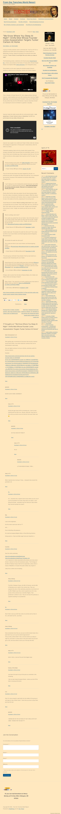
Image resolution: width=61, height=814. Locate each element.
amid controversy (20, 64)
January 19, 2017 (27, 168)
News (34, 31)
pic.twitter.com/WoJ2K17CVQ (21, 267)
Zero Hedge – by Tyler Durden (10, 46)
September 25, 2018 (27, 270)
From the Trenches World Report (19, 2)
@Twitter (21, 265)
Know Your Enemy (32, 19)
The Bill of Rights (23, 21)
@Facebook (7, 267)
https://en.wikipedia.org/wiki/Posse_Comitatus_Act (17, 558)
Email (4, 758)
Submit (55, 168)
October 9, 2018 (24, 287)
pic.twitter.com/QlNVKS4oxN (25, 224)
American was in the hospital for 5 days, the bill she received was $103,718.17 (48, 227)
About (10, 19)
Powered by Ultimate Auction (55, 813)
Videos (37, 31)
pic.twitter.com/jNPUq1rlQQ (11, 165)
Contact (16, 19)
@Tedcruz (36, 262)
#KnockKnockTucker (13, 224)
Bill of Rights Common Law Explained (14, 24)
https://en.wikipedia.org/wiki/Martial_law (15, 556)
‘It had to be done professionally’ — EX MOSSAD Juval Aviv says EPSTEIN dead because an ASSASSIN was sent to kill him (49, 327)
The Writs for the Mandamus (33, 24)
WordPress (12, 808)
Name (4, 752)
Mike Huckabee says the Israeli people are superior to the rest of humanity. (49, 231)
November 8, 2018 (11, 31)
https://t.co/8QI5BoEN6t (24, 283)
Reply (6, 381)
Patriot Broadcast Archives (36, 21)
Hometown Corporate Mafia (45, 19)
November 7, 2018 (30, 227)
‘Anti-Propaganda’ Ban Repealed (50, 78)
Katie (25, 304)
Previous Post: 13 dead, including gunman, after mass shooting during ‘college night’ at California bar (12, 311)
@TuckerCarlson (15, 246)
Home (5, 19)
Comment (6, 744)
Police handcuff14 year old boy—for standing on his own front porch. (49, 252)
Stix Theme (21, 808)
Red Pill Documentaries (10, 21)
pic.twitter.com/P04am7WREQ (12, 284)
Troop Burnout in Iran (49, 276)
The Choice (48, 323)
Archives (22, 19)
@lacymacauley (26, 162)
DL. (9, 492)
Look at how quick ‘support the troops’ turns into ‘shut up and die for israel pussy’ (49, 268)
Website (5, 764)
